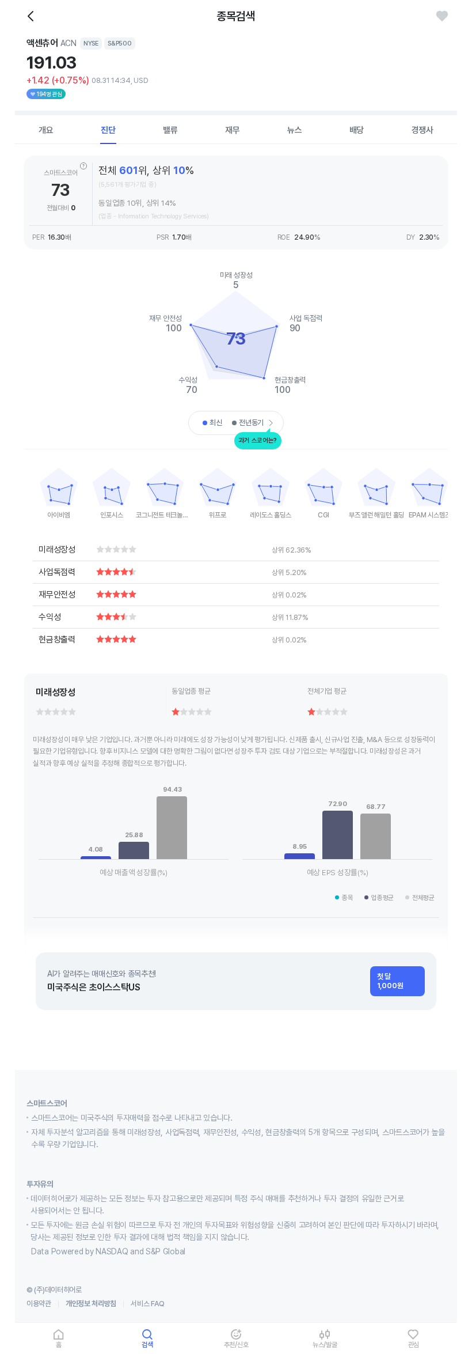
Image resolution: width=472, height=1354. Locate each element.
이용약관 (38, 1303)
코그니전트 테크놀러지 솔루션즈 (164, 515)
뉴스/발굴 (325, 1344)
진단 (108, 130)
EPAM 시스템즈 (430, 515)
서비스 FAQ (148, 1303)
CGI (323, 515)
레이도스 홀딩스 (270, 515)
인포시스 (111, 515)
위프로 (217, 515)
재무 (232, 130)
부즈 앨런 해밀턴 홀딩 (376, 515)
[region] (58, 489)
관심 (414, 1344)
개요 (46, 130)
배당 (356, 130)
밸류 (170, 130)
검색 (147, 1344)
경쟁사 (422, 130)
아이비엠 (58, 515)
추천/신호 (236, 1344)
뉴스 (294, 130)
